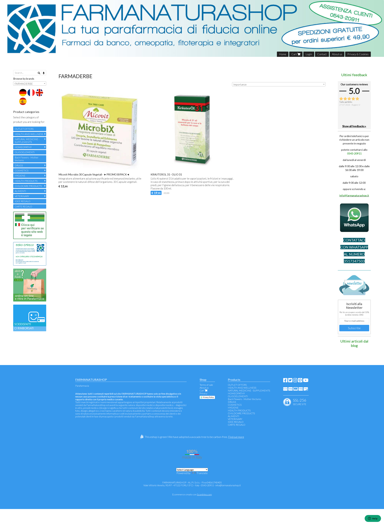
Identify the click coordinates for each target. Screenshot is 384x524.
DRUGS (19, 165)
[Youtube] (305, 381)
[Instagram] (295, 381)
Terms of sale (206, 384)
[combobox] (279, 84)
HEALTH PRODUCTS (26, 180)
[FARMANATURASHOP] (192, 28)
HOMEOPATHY (23, 147)
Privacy (203, 393)
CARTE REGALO (23, 206)
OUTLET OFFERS (24, 128)
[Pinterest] (300, 381)
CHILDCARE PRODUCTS (28, 185)
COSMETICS (21, 170)
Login (309, 54)
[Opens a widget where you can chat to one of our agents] (372, 519)
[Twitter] (290, 381)
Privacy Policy (208, 397)
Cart (294, 54)
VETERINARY (22, 196)
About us (337, 54)
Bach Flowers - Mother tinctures (26, 159)
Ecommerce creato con (192, 494)
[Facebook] (285, 381)
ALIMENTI (20, 191)
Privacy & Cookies (358, 54)
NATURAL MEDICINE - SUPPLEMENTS (27, 140)
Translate (202, 473)
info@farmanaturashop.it (228, 485)
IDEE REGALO (22, 201)
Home (282, 54)
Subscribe (354, 328)
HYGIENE (20, 175)
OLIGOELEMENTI (25, 152)
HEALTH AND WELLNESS (29, 134)
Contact (322, 54)
